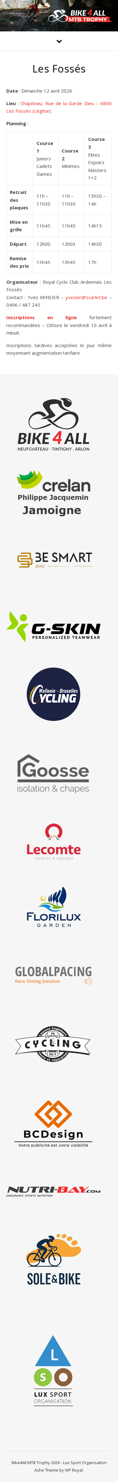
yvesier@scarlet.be (86, 297)
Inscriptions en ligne (41, 317)
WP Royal (74, 1470)
